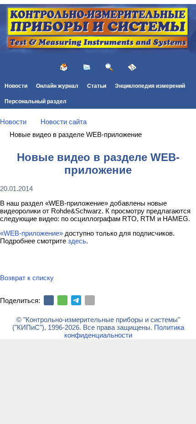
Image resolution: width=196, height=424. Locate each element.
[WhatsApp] (62, 300)
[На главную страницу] (63, 67)
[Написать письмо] (86, 67)
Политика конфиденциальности (124, 331)
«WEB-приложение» (31, 233)
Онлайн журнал (57, 86)
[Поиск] (109, 67)
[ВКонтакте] (49, 300)
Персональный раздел (36, 101)
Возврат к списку (27, 278)
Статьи (96, 86)
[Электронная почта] (90, 300)
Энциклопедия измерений (150, 86)
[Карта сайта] (132, 67)
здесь (77, 241)
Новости (16, 86)
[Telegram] (76, 300)
